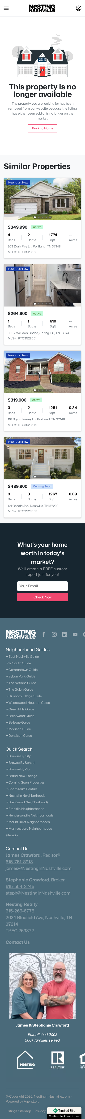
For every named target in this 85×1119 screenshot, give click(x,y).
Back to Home (42, 128)
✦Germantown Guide (22, 670)
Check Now (42, 597)
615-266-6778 (20, 910)
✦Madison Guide (18, 729)
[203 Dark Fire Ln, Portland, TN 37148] (42, 198)
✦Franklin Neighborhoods (25, 809)
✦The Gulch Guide (19, 689)
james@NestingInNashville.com (39, 868)
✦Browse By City (18, 756)
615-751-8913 (19, 861)
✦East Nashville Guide (22, 656)
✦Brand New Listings (21, 776)
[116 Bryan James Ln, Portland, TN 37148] (42, 371)
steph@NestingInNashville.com (38, 893)
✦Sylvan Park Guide (20, 676)
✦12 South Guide (18, 663)
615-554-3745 (20, 886)
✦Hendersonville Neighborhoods (30, 815)
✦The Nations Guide (21, 683)
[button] (6, 8)
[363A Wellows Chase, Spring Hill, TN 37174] (42, 285)
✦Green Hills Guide (20, 709)
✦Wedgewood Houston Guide (28, 703)
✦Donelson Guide (19, 735)
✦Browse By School (20, 763)
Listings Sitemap (18, 1111)
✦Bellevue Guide (18, 722)
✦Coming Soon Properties (25, 782)
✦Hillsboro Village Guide (24, 696)
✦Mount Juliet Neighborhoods (28, 822)
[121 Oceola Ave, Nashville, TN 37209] (42, 458)
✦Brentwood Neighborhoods (27, 802)
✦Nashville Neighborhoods (25, 795)
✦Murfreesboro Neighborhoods (29, 828)
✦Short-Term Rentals (21, 789)
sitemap (12, 835)
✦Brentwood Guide (20, 716)
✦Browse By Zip (18, 769)
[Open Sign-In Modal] (78, 8)
